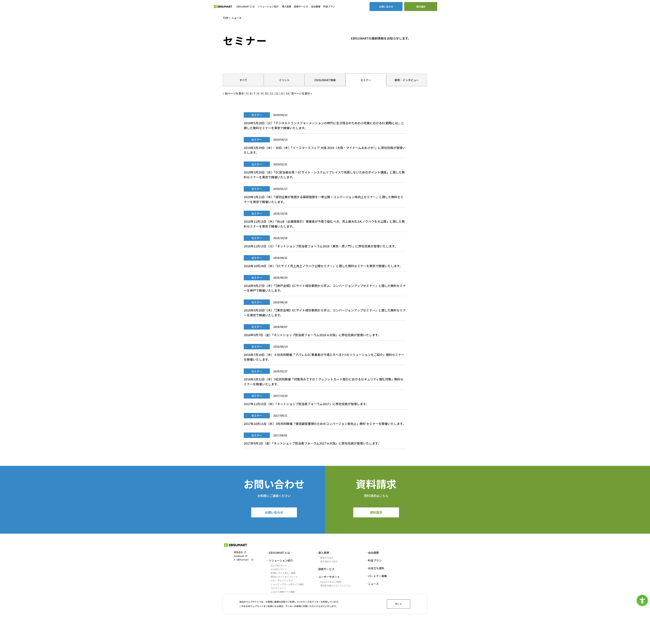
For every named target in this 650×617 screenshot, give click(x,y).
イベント (284, 80)
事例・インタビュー (406, 80)
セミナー (365, 80)
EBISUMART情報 (325, 80)
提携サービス (326, 569)
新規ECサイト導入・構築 (283, 573)
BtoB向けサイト (279, 569)
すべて (243, 80)
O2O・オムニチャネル (282, 580)
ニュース (373, 584)
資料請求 (376, 512)
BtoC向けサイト (279, 565)
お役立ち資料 (376, 568)
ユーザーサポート (329, 577)
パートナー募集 (377, 576)
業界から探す (326, 557)
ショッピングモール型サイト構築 (287, 584)
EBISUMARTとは (279, 553)
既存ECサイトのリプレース (284, 576)
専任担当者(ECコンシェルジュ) (335, 585)
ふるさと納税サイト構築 (283, 591)
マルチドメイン (278, 588)
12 (276, 93)
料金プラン (375, 560)
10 (266, 93)
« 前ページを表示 (233, 93)
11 (271, 93)
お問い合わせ (274, 512)
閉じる (398, 604)
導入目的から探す (329, 561)
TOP (225, 18)
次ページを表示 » (301, 93)
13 (282, 93)
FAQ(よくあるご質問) (330, 581)
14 (287, 93)
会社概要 (373, 553)
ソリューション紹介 (281, 560)
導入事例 (323, 553)
